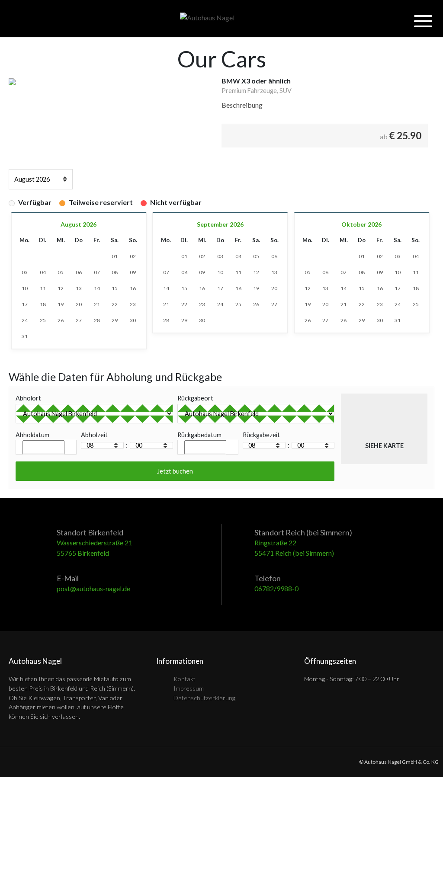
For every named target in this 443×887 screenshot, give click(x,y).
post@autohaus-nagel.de (93, 588)
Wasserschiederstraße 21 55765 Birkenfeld (94, 547)
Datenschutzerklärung (204, 697)
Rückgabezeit (261, 435)
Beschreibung (242, 105)
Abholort (28, 398)
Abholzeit (94, 435)
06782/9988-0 (276, 588)
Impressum (188, 688)
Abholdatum (32, 435)
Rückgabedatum (199, 435)
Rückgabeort (195, 398)
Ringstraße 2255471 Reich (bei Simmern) (294, 547)
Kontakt (184, 678)
